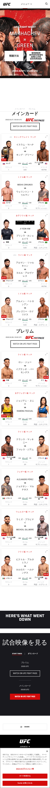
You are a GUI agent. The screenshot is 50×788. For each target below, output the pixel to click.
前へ (3, 43)
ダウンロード (33, 654)
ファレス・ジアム (25, 450)
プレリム (32, 109)
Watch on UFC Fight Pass (25, 126)
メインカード (20, 109)
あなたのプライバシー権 (25, 769)
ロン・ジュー (25, 362)
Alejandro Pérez (25, 480)
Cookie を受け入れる (25, 783)
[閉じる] (47, 751)
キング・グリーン (25, 155)
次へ (46, 43)
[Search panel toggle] (46, 3)
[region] (25, 768)
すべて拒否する (25, 776)
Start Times (17, 654)
